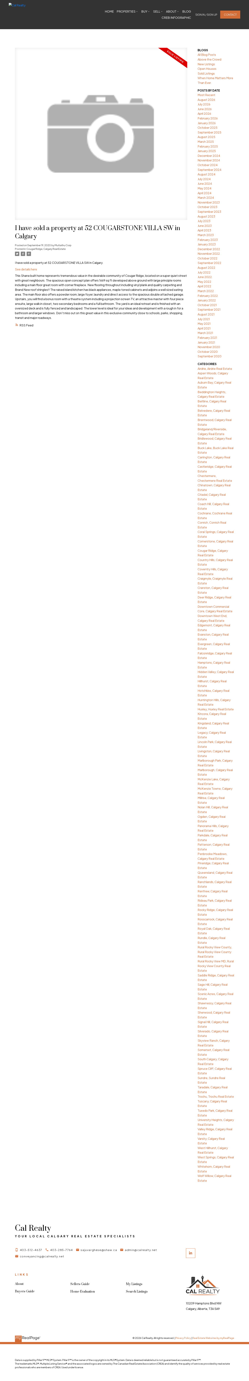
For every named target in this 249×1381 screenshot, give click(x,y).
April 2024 (204, 193)
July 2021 (204, 319)
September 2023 (209, 212)
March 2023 (206, 235)
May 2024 (204, 188)
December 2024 (209, 156)
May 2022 (204, 282)
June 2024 (205, 183)
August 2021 (206, 314)
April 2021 (204, 328)
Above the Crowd (209, 59)
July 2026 (204, 104)
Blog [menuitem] (186, 11)
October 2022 (207, 258)
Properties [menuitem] (126, 11)
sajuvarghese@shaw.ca (99, 1250)
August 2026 (206, 100)
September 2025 (209, 132)
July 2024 (204, 179)
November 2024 (209, 160)
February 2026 (208, 118)
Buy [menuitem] (144, 11)
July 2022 (204, 272)
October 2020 (208, 352)
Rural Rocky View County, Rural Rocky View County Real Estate (215, 951)
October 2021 (207, 305)
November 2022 (209, 253)
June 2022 (205, 277)
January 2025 (207, 151)
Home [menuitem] (109, 11)
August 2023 (206, 216)
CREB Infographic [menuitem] (176, 18)
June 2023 (205, 226)
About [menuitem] (171, 11)
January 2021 (206, 342)
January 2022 (207, 300)
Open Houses (207, 69)
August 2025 (206, 137)
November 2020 (209, 347)
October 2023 (207, 207)
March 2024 (206, 197)
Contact (230, 14)
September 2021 (209, 309)
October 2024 (208, 165)
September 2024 (209, 170)
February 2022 (208, 296)
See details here (26, 269)
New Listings (206, 64)
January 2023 (207, 244)
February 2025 (208, 146)
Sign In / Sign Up (206, 14)
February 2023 (208, 240)
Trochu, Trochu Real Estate (216, 1096)
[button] (206, 14)
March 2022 (206, 291)
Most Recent (206, 95)
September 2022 (209, 263)
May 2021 (204, 323)
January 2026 (207, 123)
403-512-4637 (31, 1250)
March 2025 (206, 141)
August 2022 (206, 267)
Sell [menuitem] (156, 11)
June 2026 (205, 109)
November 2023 (209, 202)
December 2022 (209, 249)
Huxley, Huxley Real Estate (216, 709)
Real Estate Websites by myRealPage (213, 1338)
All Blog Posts (207, 55)
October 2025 (207, 127)
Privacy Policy (183, 1338)
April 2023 (204, 230)
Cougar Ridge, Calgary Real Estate (46, 248)
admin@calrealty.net (141, 1250)
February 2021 (207, 338)
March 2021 (205, 333)
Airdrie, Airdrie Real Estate (215, 369)
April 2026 (204, 113)
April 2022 (204, 286)
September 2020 (209, 356)
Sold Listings (206, 73)
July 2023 (204, 221)
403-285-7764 (61, 1250)
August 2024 (206, 174)
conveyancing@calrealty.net (42, 1256)
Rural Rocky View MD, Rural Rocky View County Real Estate (216, 965)
